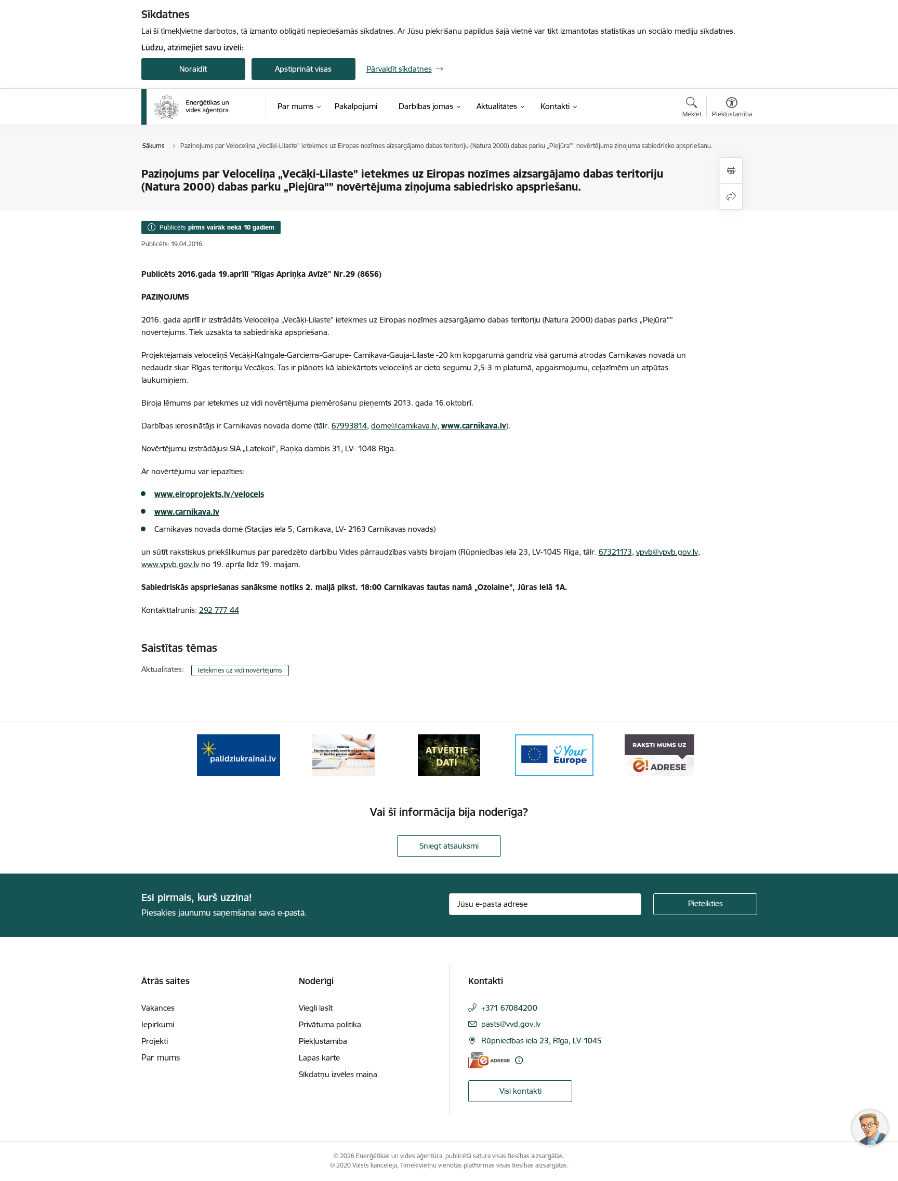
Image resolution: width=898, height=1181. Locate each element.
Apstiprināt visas (303, 69)
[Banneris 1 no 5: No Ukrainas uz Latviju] (238, 754)
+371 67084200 (509, 1008)
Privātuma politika (330, 1024)
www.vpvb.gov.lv (170, 564)
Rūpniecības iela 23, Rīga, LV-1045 (541, 1040)
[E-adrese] (489, 1060)
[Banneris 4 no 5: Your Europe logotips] (554, 754)
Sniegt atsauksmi (449, 846)
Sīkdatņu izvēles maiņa (338, 1074)
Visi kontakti (520, 1091)
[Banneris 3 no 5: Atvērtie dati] (449, 754)
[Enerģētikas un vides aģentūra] (191, 107)
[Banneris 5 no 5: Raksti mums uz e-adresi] (659, 754)
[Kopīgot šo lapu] (731, 196)
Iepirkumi (157, 1024)
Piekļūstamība (323, 1041)
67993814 (349, 426)
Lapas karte (319, 1058)
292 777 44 (219, 610)
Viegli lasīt (316, 1008)
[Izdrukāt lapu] (731, 170)
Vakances (158, 1008)
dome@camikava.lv (404, 426)
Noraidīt (193, 69)
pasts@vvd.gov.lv (510, 1024)
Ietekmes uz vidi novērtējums (240, 670)
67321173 (615, 552)
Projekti (154, 1041)
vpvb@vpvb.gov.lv (667, 552)
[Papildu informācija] (519, 1060)
